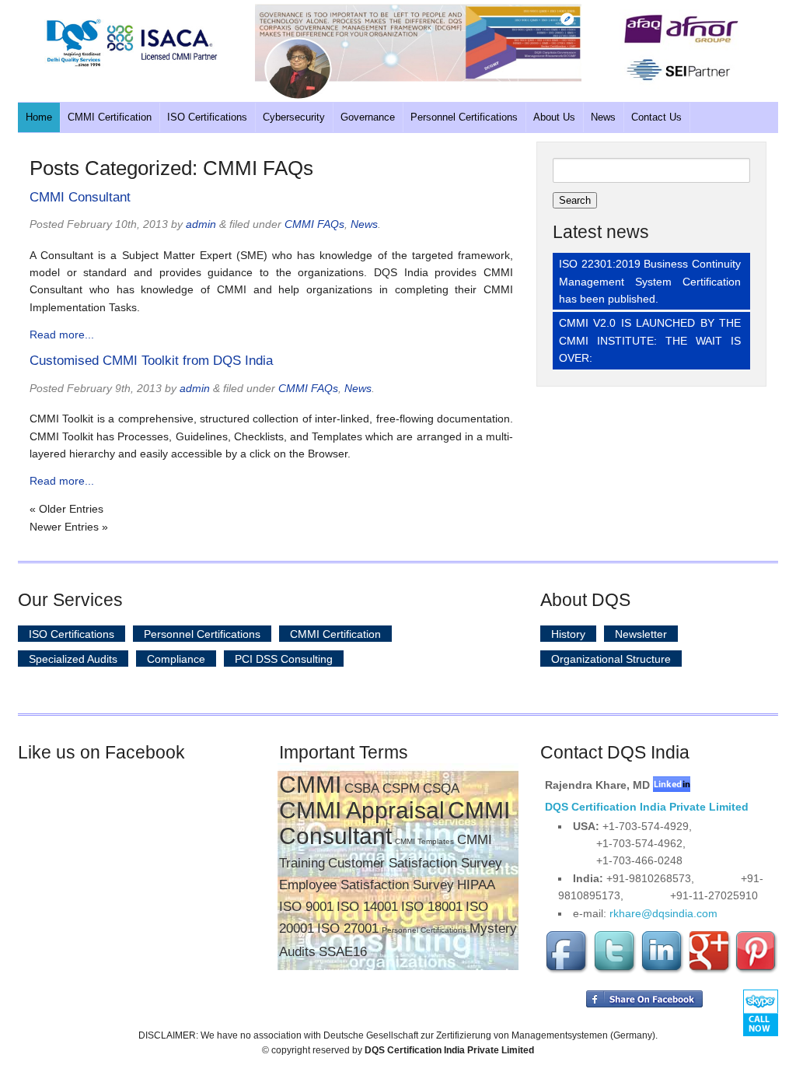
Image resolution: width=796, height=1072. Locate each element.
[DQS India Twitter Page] (615, 971)
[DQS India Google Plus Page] (709, 971)
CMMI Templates (424, 841)
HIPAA (476, 885)
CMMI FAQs (314, 224)
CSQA (441, 788)
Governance (367, 117)
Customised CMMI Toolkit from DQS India (151, 360)
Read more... (62, 334)
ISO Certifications (207, 117)
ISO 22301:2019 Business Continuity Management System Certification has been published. (650, 281)
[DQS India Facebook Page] (567, 971)
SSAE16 (343, 951)
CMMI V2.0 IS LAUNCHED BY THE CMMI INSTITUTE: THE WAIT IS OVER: (650, 340)
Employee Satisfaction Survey (366, 885)
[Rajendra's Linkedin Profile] (671, 785)
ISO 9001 (306, 906)
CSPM (401, 788)
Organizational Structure (611, 659)
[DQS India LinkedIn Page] (662, 971)
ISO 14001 (367, 906)
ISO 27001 (348, 928)
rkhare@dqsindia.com (663, 913)
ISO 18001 (432, 906)
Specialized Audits (73, 659)
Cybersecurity (294, 117)
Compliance (176, 659)
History (568, 634)
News (603, 117)
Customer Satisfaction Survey (415, 863)
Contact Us (656, 117)
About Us (554, 117)
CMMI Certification (110, 117)
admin (201, 224)
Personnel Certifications (464, 117)
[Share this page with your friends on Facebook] (644, 1004)
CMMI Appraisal (362, 810)
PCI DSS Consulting (284, 659)
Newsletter (641, 634)
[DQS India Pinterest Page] (756, 971)
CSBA (361, 788)
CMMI (310, 784)
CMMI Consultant (80, 197)
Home (39, 117)
